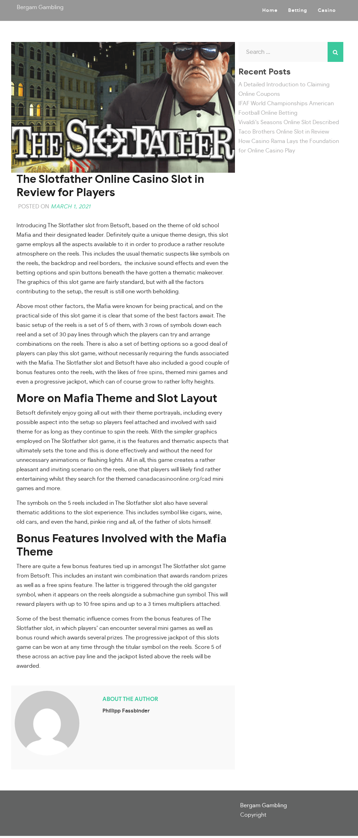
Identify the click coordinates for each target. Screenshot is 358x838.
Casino (327, 10)
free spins (150, 372)
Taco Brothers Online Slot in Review (283, 132)
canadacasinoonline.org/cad (174, 479)
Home (270, 10)
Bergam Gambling (40, 7)
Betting (297, 10)
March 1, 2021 (71, 206)
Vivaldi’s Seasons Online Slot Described (288, 122)
